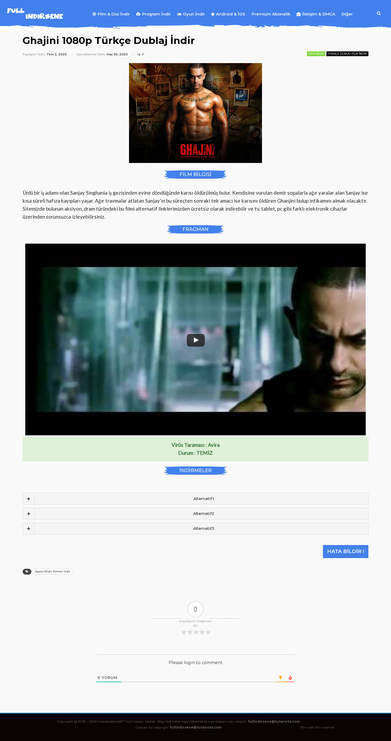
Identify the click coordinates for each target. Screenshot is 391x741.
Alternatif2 (203, 513)
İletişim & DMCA (318, 14)
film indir (307, 727)
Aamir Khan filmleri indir (52, 571)
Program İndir (156, 14)
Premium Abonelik (271, 14)
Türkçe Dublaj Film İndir (347, 53)
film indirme (324, 727)
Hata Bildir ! (345, 551)
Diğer (347, 14)
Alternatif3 (203, 528)
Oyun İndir (194, 14)
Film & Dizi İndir (114, 14)
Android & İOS (230, 14)
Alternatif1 (203, 498)
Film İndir (316, 53)
